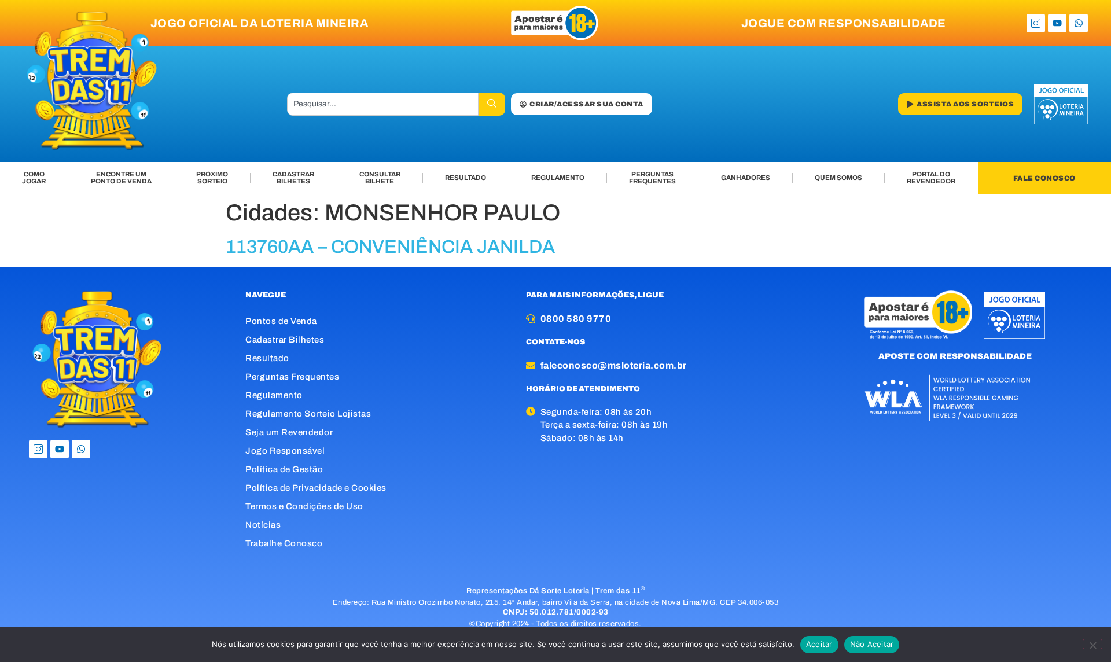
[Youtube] (1057, 23)
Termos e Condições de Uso (304, 506)
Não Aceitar (872, 644)
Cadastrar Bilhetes (284, 339)
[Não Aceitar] (1092, 644)
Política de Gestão (284, 469)
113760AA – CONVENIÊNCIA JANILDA (390, 247)
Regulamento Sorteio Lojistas (308, 413)
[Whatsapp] (1078, 23)
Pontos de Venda (281, 321)
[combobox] (383, 104)
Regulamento (274, 395)
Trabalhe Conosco (283, 543)
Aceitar (819, 644)
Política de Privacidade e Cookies (316, 487)
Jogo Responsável (285, 450)
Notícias (263, 524)
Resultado (267, 358)
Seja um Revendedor (289, 432)
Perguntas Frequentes (292, 376)
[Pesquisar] (492, 104)
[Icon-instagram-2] (1036, 23)
